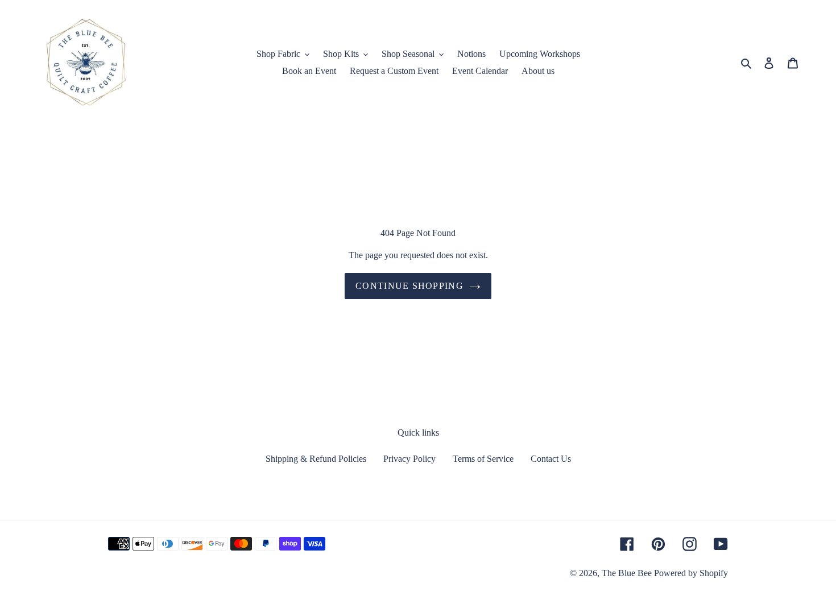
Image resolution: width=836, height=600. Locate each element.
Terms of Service (483, 459)
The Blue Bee (627, 573)
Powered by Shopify (691, 573)
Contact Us (551, 459)
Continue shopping (409, 286)
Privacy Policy (409, 459)
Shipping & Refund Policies (316, 459)
